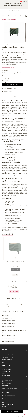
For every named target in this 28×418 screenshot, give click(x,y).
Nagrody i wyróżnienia (7, 404)
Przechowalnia (5, 373)
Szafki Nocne (13, 19)
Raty (3, 362)
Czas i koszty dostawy (7, 394)
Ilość (3, 75)
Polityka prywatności (7, 380)
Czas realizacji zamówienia (8, 395)
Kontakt (4, 406)
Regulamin (4, 361)
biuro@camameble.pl (8, 326)
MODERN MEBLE (15, 11)
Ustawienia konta (6, 371)
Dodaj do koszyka (12, 84)
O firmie (4, 402)
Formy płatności (6, 392)
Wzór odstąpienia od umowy (9, 355)
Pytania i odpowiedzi (7, 359)
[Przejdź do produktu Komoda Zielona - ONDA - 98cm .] (15, 248)
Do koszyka (15, 269)
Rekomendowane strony (8, 381)
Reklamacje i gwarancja (7, 354)
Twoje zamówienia (6, 369)
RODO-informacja (6, 383)
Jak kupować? (5, 385)
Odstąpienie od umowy (7, 357)
